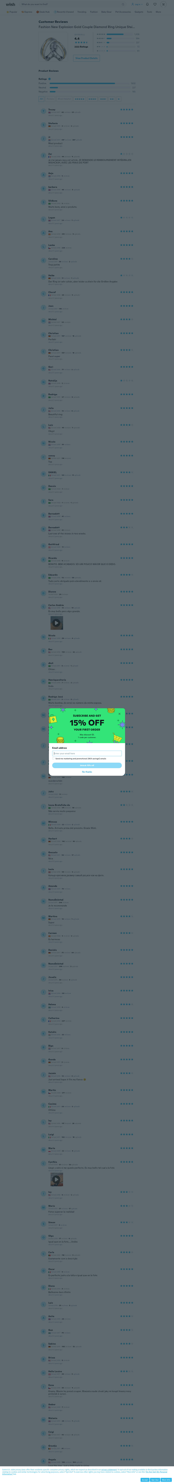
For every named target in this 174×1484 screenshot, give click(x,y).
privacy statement (109, 1469)
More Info (166, 1480)
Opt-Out (155, 1480)
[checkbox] (53, 758)
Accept (145, 1480)
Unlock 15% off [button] (87, 765)
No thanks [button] (87, 771)
